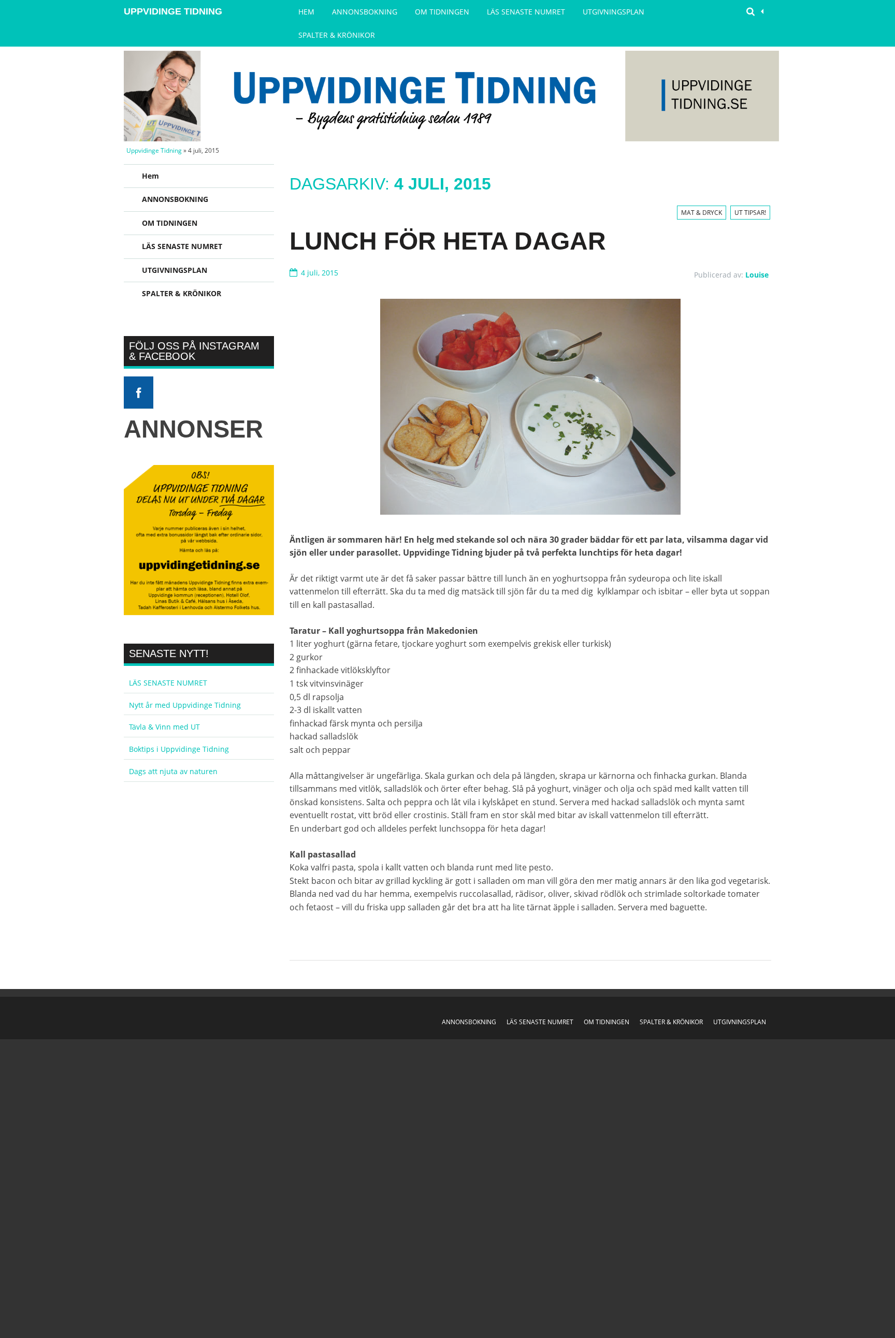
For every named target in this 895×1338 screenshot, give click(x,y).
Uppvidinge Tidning (173, 11)
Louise (757, 275)
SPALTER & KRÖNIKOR (336, 35)
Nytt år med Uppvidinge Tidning (185, 705)
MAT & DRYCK (701, 212)
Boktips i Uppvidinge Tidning (179, 749)
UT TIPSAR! (750, 212)
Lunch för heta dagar (448, 241)
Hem (306, 12)
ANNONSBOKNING (364, 12)
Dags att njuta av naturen (173, 771)
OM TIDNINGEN (442, 12)
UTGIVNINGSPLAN (613, 12)
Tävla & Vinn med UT (164, 727)
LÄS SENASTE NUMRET (526, 12)
